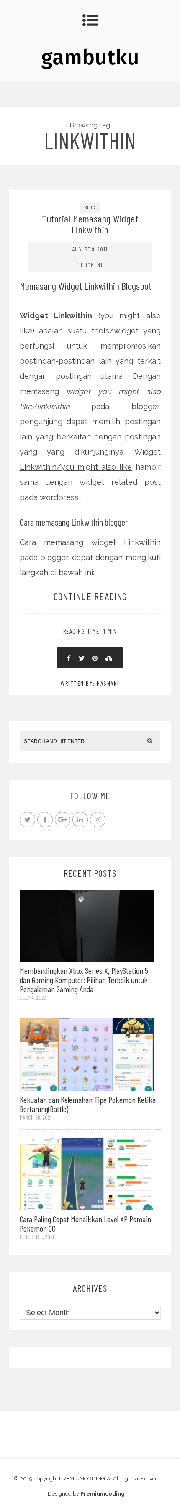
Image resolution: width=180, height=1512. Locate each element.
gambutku (90, 57)
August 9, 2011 (90, 249)
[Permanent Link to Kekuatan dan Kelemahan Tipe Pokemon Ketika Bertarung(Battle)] (87, 1053)
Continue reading (90, 596)
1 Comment (90, 264)
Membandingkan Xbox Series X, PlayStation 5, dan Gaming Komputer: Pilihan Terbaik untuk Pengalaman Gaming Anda (85, 979)
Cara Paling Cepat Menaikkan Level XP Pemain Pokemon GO (85, 1223)
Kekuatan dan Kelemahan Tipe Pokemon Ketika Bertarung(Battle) (88, 1104)
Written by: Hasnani (90, 683)
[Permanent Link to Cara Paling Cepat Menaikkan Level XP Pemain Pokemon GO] (87, 1173)
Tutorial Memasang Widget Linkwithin (90, 223)
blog (90, 207)
